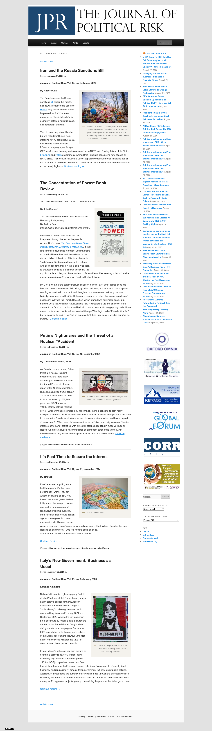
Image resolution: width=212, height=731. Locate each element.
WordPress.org (150, 541)
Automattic (128, 716)
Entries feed (148, 534)
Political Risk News (155, 53)
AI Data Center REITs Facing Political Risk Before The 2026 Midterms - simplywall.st (157, 129)
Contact (64, 42)
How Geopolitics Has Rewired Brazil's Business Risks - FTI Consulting (157, 267)
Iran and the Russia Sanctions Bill (72, 70)
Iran (63, 548)
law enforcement (73, 548)
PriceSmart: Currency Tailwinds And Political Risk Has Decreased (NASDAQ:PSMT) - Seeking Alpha (156, 306)
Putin (50, 444)
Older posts (46, 61)
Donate (86, 42)
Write (75, 42)
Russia (56, 444)
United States (74, 444)
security (92, 548)
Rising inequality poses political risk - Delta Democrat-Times (157, 319)
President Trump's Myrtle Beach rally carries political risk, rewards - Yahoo (156, 116)
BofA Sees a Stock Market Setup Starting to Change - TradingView (155, 89)
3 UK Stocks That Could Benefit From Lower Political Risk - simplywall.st (156, 253)
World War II (86, 444)
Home (43, 42)
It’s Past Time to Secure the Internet (74, 456)
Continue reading (74, 166)
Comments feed (150, 538)
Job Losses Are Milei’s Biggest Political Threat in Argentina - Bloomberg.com (156, 181)
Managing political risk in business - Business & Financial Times (155, 76)
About (53, 42)
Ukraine (64, 444)
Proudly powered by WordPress (92, 716)
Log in (146, 531)
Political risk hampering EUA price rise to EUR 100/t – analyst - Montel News (157, 142)
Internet (57, 548)
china (50, 548)
